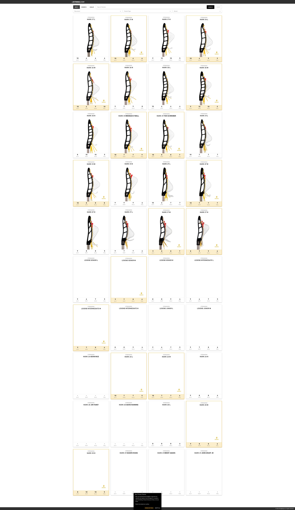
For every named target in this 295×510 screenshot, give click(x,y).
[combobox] (97, 11)
